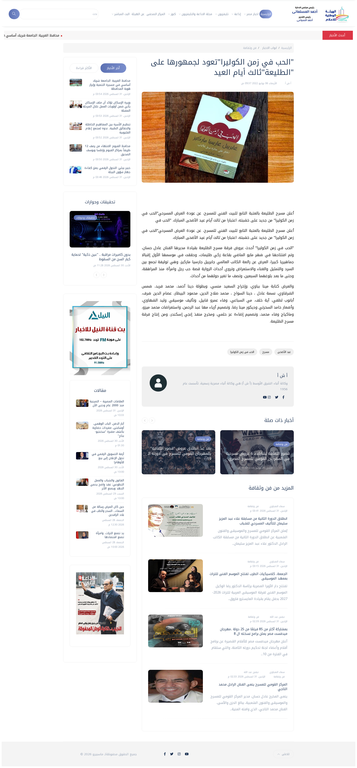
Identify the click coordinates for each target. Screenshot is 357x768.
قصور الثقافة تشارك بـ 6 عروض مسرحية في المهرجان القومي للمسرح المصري (258, 456)
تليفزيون (223, 14)
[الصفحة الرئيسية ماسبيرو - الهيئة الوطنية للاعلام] (315, 14)
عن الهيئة (138, 14)
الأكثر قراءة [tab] (84, 68)
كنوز (173, 14)
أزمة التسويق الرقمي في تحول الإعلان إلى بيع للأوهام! (108, 458)
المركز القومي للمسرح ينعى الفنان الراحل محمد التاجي (253, 686)
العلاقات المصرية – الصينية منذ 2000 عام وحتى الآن (107, 403)
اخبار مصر (252, 14)
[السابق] (145, 420)
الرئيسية (266, 14)
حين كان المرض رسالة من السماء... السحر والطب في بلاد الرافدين (107, 511)
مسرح (265, 352)
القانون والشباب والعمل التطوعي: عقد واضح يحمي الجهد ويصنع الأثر (107, 484)
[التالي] (152, 420)
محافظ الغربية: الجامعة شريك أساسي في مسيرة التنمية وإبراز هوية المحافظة (109, 85)
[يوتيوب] (265, 397)
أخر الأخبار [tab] (113, 68)
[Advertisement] (218, 198)
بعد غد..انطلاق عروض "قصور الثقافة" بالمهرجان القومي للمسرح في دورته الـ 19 (179, 453)
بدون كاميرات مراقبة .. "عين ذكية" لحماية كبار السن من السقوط (100, 256)
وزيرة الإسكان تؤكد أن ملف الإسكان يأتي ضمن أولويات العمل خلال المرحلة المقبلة (106, 106)
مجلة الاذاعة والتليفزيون (197, 14)
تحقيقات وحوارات (85, 217)
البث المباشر (122, 14)
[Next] (104, 275)
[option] (178, 452)
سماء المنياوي (277, 506)
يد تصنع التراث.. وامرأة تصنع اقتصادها (110, 535)
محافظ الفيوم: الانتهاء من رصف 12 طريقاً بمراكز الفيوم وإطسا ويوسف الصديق (107, 150)
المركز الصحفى (155, 14)
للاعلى (285, 754)
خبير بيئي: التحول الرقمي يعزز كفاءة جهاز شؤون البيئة (107, 170)
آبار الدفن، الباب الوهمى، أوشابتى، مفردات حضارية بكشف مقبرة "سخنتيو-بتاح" (108, 430)
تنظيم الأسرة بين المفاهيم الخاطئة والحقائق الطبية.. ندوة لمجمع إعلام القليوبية (107, 128)
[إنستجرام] (269, 397)
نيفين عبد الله (277, 617)
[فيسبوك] (283, 397)
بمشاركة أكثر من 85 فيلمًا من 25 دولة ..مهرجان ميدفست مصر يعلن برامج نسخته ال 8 (253, 631)
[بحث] (14, 14)
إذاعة (237, 14)
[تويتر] (276, 397)
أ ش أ (287, 83)
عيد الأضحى (284, 352)
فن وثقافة (249, 48)
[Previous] (96, 275)
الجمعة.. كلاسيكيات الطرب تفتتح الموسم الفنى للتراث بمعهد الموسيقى (248, 576)
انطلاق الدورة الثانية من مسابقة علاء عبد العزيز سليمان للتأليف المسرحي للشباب (253, 520)
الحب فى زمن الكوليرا (242, 352)
